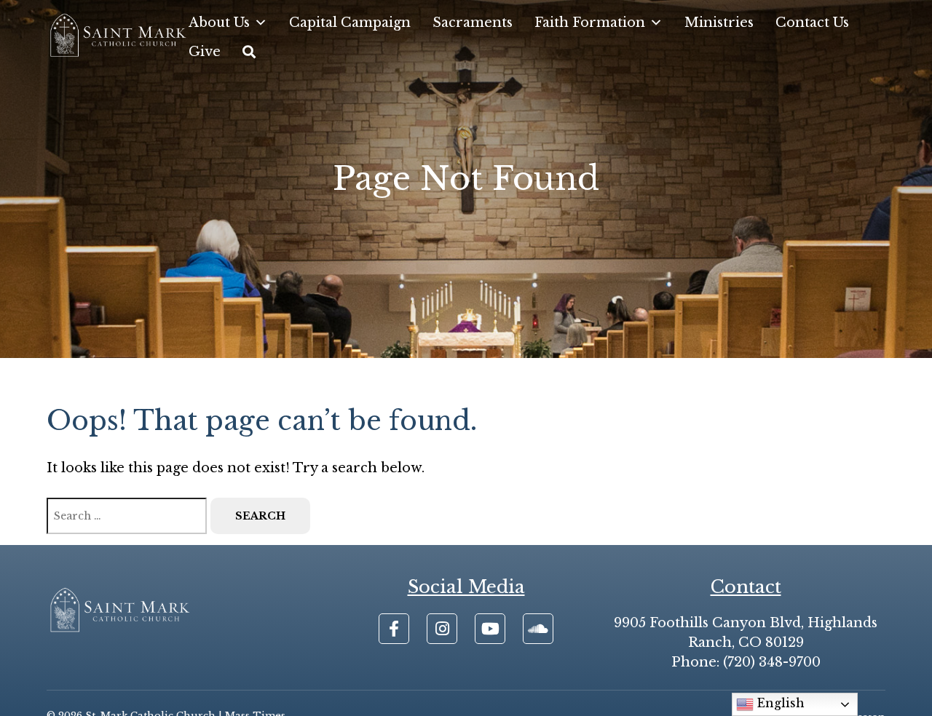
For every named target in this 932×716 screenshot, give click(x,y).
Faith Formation (589, 23)
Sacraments (473, 23)
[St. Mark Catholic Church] (118, 36)
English (779, 703)
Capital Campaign (350, 23)
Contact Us (812, 23)
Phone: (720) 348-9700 (746, 662)
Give (205, 52)
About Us (219, 23)
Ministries (719, 23)
